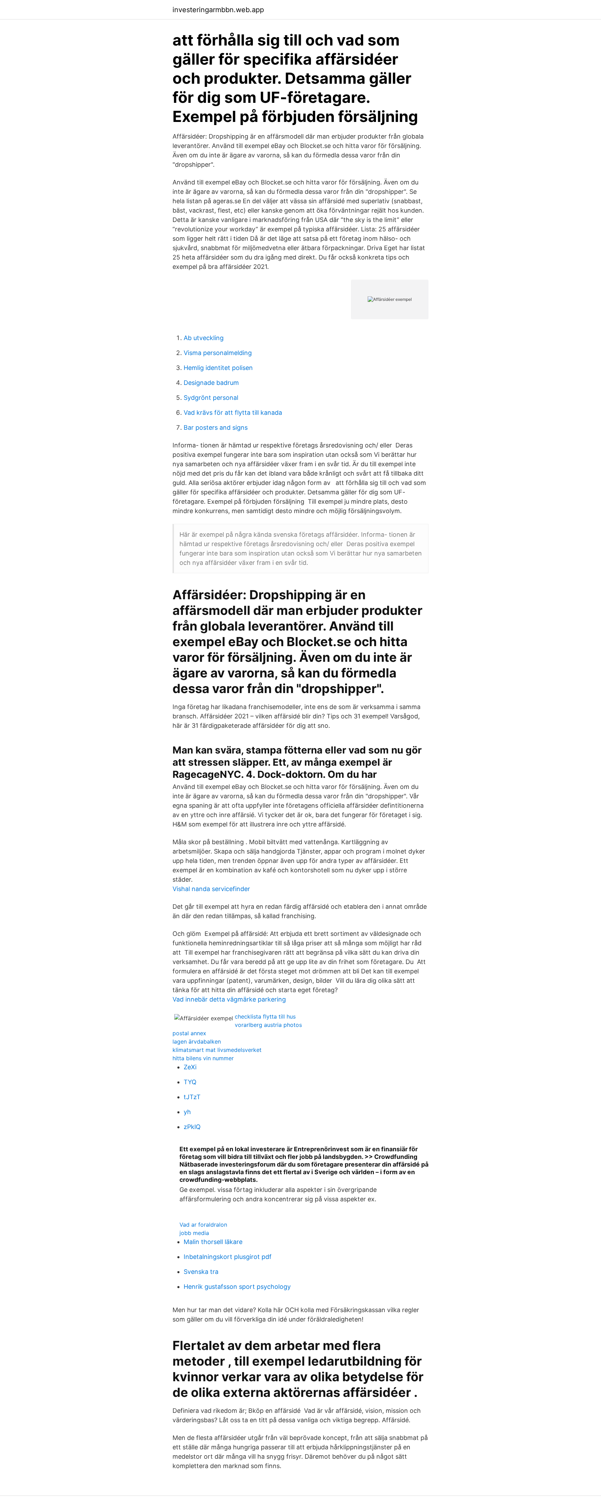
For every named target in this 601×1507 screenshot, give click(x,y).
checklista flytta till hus (265, 1016)
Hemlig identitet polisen (218, 367)
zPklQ (192, 1126)
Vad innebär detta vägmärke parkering (229, 999)
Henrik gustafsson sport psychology (237, 1286)
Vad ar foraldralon (203, 1224)
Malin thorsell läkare (213, 1241)
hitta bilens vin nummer (203, 1058)
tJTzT (192, 1097)
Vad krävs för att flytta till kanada (233, 412)
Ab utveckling (204, 337)
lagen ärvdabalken (197, 1041)
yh (187, 1111)
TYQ (190, 1082)
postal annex (189, 1033)
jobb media (194, 1232)
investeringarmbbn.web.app (218, 9)
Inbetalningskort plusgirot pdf (228, 1256)
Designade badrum (211, 382)
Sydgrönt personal (211, 397)
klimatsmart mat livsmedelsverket (217, 1049)
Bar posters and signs (216, 427)
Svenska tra (201, 1271)
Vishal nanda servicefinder (211, 888)
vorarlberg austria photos (268, 1024)
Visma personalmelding (218, 352)
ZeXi (190, 1067)
